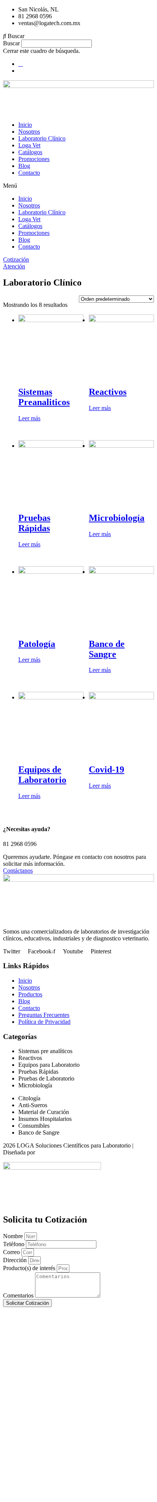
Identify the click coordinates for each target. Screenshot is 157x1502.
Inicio (25, 124)
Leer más (29, 418)
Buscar (11, 43)
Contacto (29, 172)
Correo (12, 1252)
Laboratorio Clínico (42, 138)
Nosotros (29, 131)
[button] (78, 36)
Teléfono (14, 1244)
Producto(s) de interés (30, 1268)
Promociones (34, 159)
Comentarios (19, 1295)
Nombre (13, 1236)
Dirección (15, 1260)
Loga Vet (29, 145)
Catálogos (30, 152)
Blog (24, 166)
